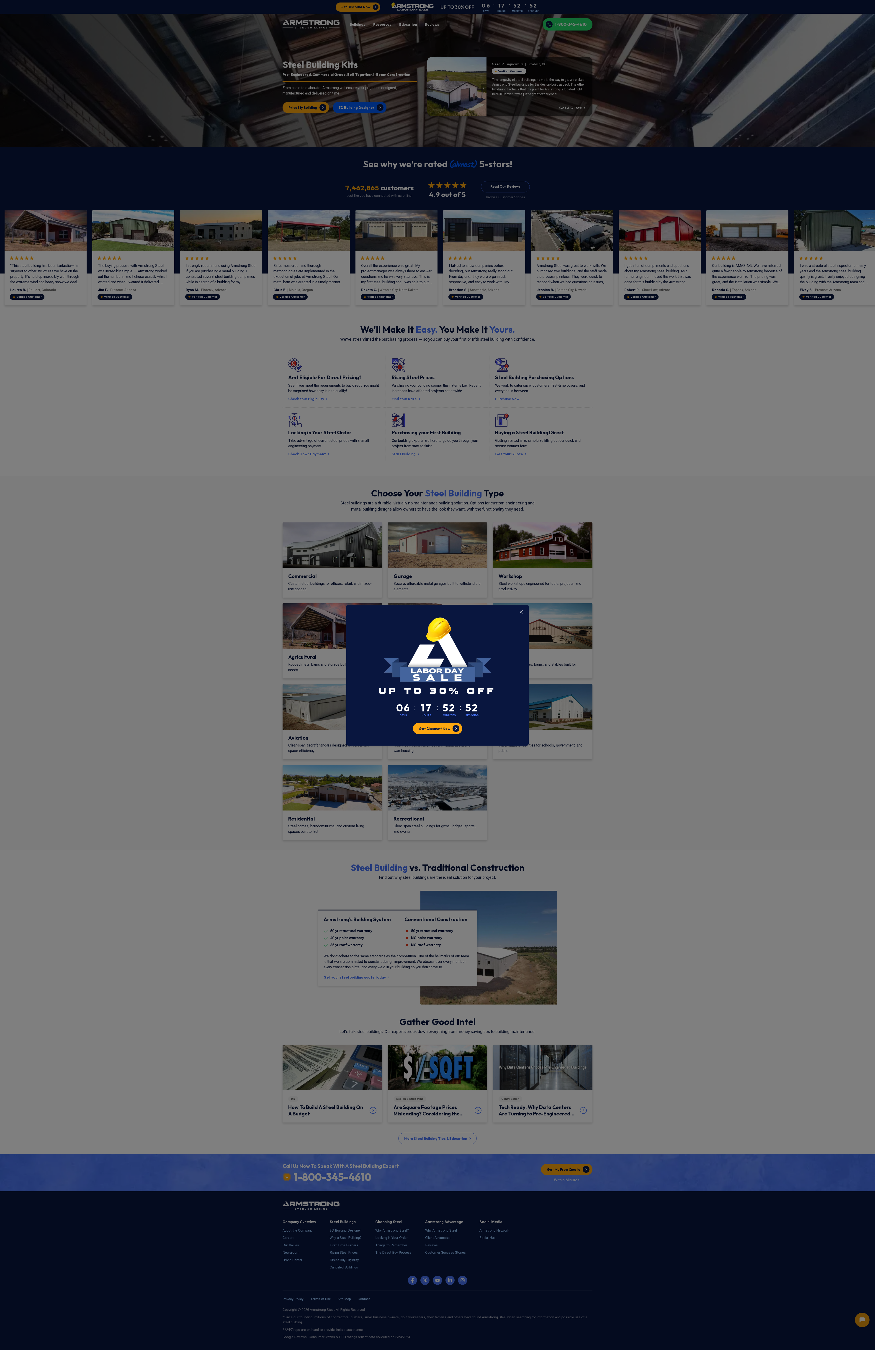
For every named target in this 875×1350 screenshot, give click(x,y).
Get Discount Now (434, 728)
